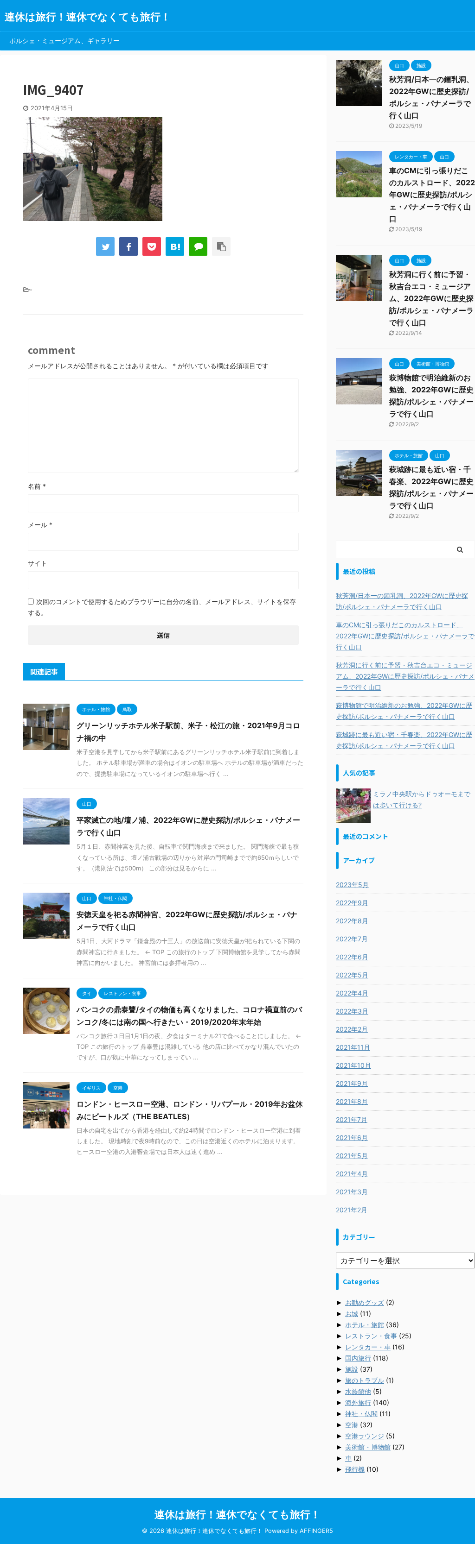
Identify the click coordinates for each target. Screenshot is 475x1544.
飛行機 (355, 1469)
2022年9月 (352, 903)
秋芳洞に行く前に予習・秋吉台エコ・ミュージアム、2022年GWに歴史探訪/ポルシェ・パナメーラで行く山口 (431, 298)
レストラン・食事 (371, 1336)
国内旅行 (358, 1358)
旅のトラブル (364, 1380)
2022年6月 (352, 957)
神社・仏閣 (361, 1414)
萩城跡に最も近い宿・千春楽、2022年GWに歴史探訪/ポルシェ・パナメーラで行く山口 (404, 740)
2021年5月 (352, 1156)
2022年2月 (352, 1029)
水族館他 (358, 1391)
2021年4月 (352, 1174)
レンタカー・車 (368, 1347)
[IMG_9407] (175, 246)
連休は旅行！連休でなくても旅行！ (88, 17)
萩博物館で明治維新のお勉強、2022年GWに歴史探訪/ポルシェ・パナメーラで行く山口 (404, 710)
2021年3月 (352, 1192)
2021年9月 (352, 1083)
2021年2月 (351, 1210)
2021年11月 (353, 1047)
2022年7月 (352, 939)
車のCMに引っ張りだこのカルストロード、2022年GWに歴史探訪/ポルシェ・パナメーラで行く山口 (432, 194)
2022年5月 (352, 975)
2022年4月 (352, 993)
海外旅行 (358, 1402)
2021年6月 (352, 1137)
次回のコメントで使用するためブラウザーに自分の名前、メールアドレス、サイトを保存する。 (162, 607)
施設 (351, 1369)
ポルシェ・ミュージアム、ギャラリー (64, 40)
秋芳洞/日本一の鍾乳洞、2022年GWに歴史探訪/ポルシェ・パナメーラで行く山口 (402, 601)
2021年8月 (352, 1101)
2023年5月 (352, 885)
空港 (351, 1425)
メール (40, 525)
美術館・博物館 (368, 1447)
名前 (37, 486)
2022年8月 (352, 921)
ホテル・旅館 (364, 1325)
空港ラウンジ (364, 1436)
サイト (37, 563)
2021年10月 (353, 1065)
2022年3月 (352, 1011)
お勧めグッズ (364, 1302)
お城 (351, 1313)
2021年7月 (351, 1119)
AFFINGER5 (316, 1530)
